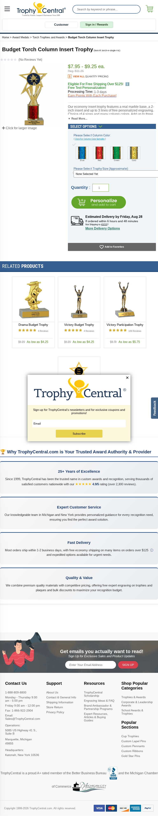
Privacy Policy (55, 712)
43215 (104, 224)
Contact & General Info (61, 697)
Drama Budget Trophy (33, 324)
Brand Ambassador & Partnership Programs (98, 707)
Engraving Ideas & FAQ (99, 700)
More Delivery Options (102, 228)
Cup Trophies (130, 736)
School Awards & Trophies (132, 712)
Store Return (54, 707)
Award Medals (20, 37)
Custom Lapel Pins (133, 741)
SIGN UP (128, 664)
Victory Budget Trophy (79, 324)
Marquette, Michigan (18, 739)
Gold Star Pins (130, 756)
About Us (52, 692)
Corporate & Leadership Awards (137, 703)
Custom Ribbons (132, 751)
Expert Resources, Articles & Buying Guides (96, 717)
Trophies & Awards (133, 697)
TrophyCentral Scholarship (93, 694)
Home (5, 37)
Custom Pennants (133, 746)
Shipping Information (59, 702)
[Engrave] (98, 202)
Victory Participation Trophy (125, 324)
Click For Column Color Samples (90, 139)
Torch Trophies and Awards (49, 37)
